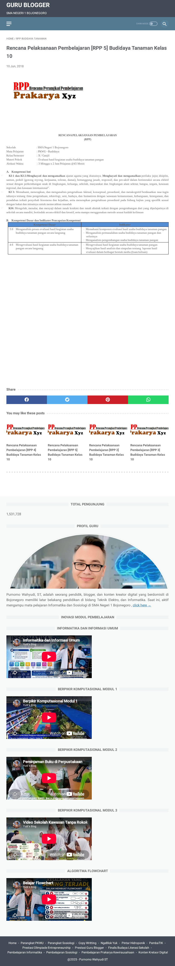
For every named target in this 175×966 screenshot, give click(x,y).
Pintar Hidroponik (133, 943)
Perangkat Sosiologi (61, 943)
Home (12, 943)
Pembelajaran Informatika (24, 952)
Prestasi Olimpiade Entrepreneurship (46, 947)
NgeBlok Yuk (109, 943)
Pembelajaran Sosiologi (61, 952)
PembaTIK (156, 943)
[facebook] (26, 399)
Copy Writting (87, 943)
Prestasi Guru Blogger (89, 947)
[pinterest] (108, 399)
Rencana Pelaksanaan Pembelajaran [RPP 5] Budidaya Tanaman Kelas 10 (65, 452)
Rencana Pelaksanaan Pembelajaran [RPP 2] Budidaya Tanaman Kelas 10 (106, 452)
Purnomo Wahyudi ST (93, 959)
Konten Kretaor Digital (153, 952)
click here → (142, 605)
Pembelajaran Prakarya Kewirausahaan (108, 952)
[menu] (9, 24)
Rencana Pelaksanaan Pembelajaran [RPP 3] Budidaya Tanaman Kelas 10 (147, 452)
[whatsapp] (148, 399)
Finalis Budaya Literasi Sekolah (128, 947)
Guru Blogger (28, 5)
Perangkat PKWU (32, 943)
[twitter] (67, 399)
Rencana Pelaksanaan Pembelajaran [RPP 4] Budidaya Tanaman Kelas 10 (23, 452)
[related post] (25, 430)
